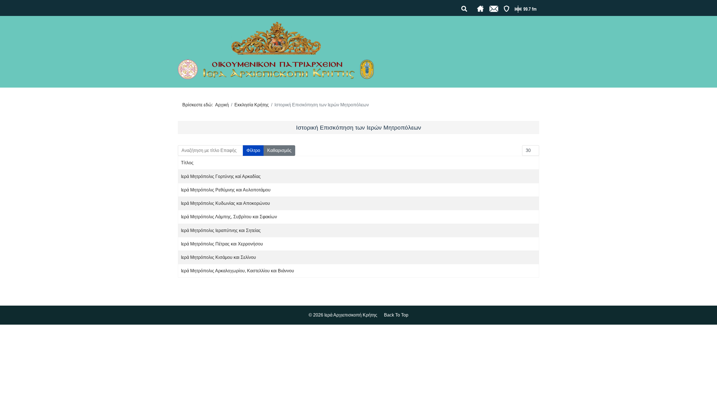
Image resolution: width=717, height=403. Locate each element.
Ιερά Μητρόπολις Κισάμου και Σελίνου (218, 257)
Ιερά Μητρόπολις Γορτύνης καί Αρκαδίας (221, 176)
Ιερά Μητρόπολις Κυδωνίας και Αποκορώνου (225, 203)
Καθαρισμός (279, 150)
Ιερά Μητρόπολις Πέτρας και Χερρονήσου (222, 244)
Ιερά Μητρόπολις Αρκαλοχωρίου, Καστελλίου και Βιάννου (237, 270)
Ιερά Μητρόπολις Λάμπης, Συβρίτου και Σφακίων (229, 216)
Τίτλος (187, 162)
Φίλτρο (253, 150)
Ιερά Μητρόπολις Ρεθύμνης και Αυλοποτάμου (226, 190)
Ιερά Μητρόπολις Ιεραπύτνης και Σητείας (221, 230)
